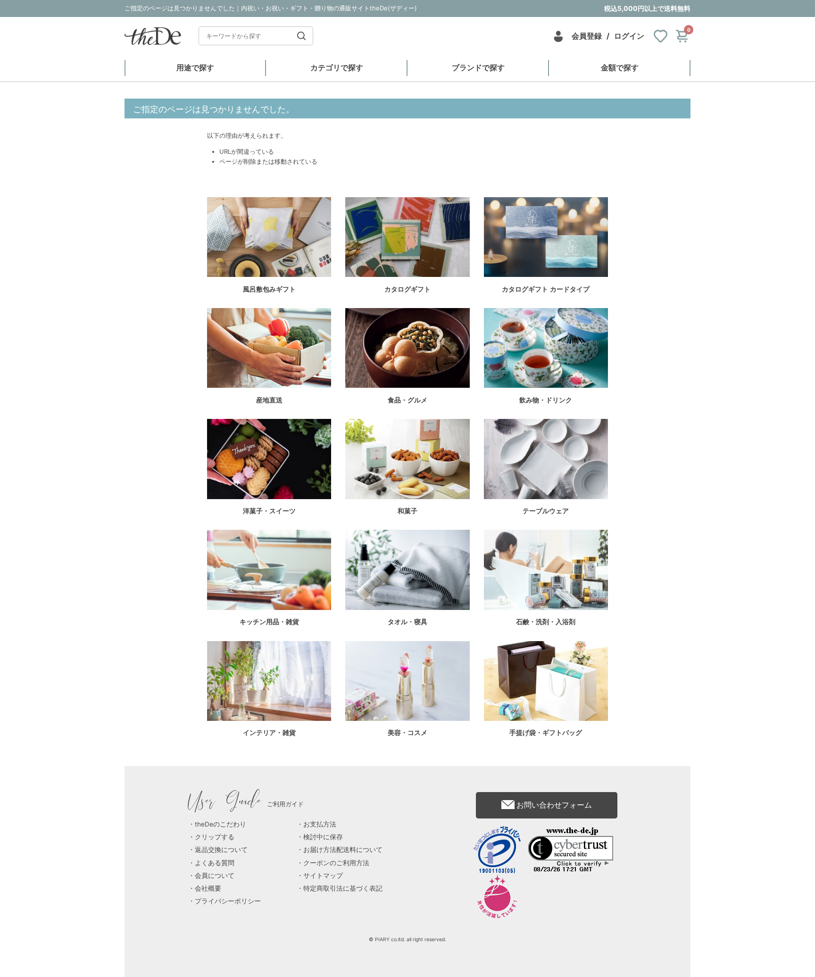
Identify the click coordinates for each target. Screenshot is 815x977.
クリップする (214, 837)
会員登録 (587, 36)
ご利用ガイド (246, 804)
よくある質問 (214, 863)
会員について (214, 875)
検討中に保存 (323, 837)
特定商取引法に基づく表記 (343, 888)
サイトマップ (323, 875)
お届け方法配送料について (343, 849)
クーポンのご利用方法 (336, 863)
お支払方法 (319, 824)
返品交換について (221, 849)
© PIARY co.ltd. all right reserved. (407, 939)
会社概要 (208, 888)
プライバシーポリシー (228, 901)
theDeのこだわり (220, 824)
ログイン (629, 36)
